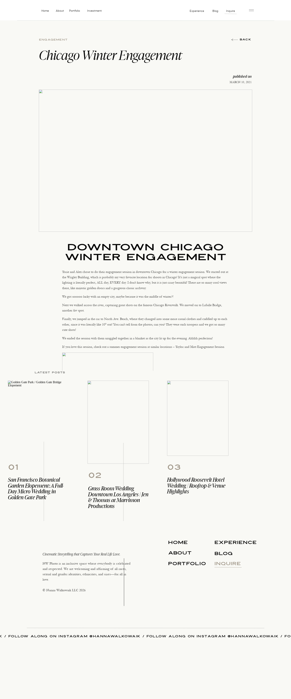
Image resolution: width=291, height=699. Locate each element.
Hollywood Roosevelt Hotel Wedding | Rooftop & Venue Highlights (196, 485)
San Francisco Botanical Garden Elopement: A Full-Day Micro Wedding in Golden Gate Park (36, 488)
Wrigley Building (78, 277)
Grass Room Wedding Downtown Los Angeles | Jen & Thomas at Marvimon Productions (118, 497)
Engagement (53, 40)
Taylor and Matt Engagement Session (199, 346)
